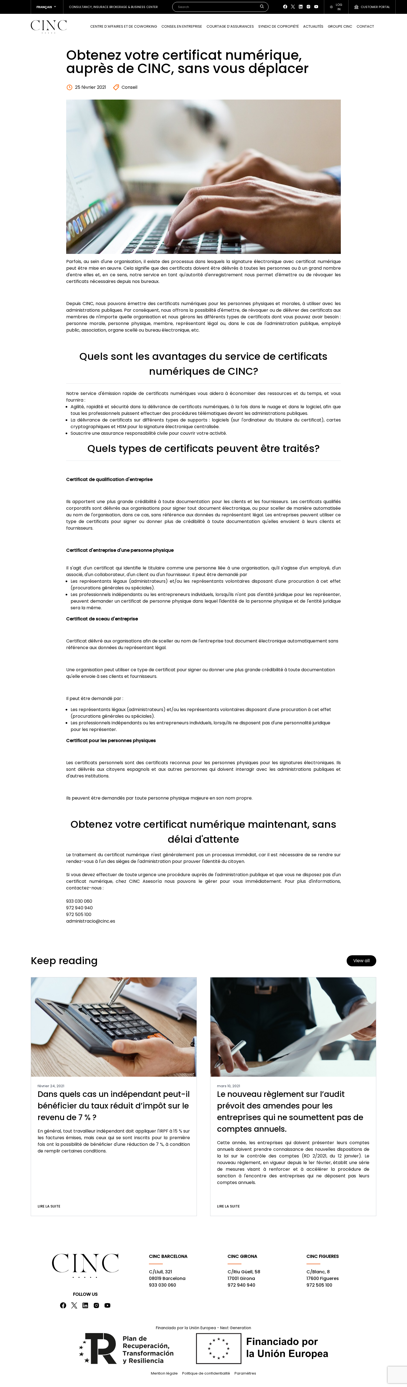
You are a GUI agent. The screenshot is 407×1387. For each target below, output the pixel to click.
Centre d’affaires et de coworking (123, 26)
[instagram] (308, 6)
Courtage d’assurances (230, 26)
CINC (49, 26)
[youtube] (316, 6)
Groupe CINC (340, 26)
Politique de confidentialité (206, 1373)
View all (361, 960)
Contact (365, 26)
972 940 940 (241, 1285)
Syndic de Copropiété (278, 26)
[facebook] (285, 6)
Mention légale (164, 1373)
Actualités (313, 26)
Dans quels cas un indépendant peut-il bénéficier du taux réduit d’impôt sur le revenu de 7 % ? (114, 1106)
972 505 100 (319, 1285)
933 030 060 (162, 1285)
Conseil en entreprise (181, 26)
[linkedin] (300, 6)
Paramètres (245, 1373)
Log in (339, 7)
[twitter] (293, 6)
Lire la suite (49, 1206)
